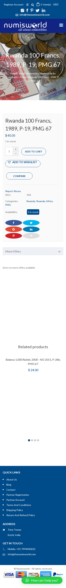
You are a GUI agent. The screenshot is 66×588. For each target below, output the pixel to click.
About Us (11, 479)
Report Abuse (13, 191)
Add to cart (33, 151)
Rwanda (30, 201)
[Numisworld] (25, 29)
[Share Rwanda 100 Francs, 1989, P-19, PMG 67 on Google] (13, 229)
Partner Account (15, 499)
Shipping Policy (14, 510)
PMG (8, 204)
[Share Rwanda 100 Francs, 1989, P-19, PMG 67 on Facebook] (13, 223)
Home (13, 73)
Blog (8, 484)
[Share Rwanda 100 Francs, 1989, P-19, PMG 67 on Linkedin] (31, 229)
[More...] (31, 236)
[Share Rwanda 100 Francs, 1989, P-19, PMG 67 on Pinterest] (13, 236)
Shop (21, 73)
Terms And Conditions (18, 504)
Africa (23, 77)
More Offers (13, 251)
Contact (10, 489)
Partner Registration (17, 494)
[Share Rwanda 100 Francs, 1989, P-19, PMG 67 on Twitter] (31, 223)
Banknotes (32, 73)
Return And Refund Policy (20, 515)
